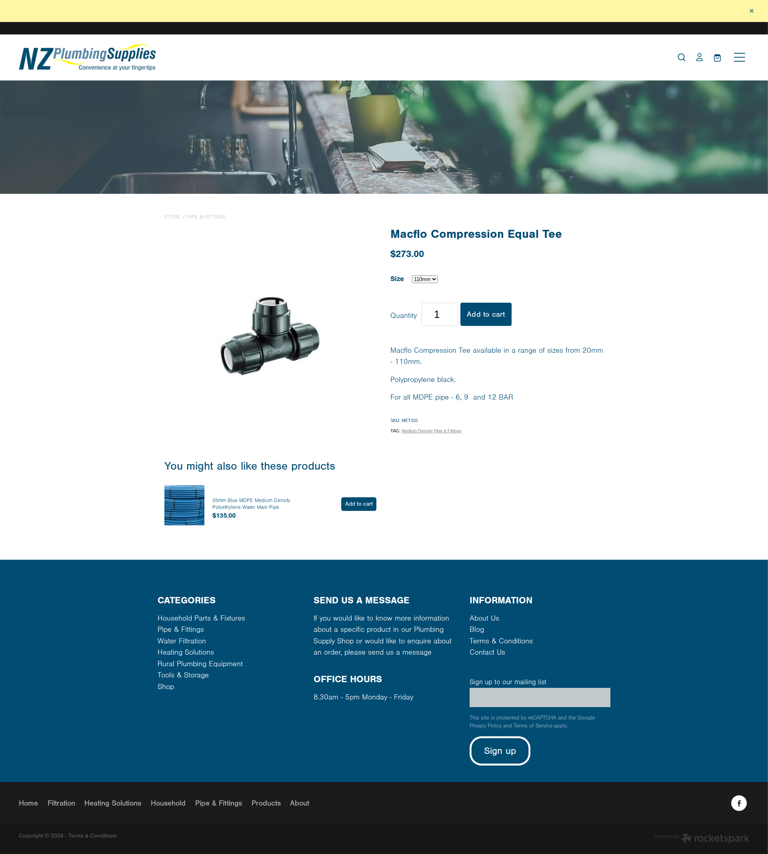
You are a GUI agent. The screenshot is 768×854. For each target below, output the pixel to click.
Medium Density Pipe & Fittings (432, 430)
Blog (477, 629)
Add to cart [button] (486, 314)
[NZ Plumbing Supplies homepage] (293, 57)
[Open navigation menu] (739, 57)
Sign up (500, 750)
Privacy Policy (486, 726)
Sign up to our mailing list (508, 682)
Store (172, 217)
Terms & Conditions (501, 641)
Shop (166, 687)
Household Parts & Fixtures (201, 618)
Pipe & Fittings (206, 217)
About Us (484, 618)
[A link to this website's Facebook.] (739, 803)
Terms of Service (533, 726)
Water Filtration (182, 641)
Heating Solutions (186, 652)
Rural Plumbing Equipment (200, 664)
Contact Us (487, 652)
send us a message (400, 652)
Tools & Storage (183, 675)
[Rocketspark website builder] (702, 839)
